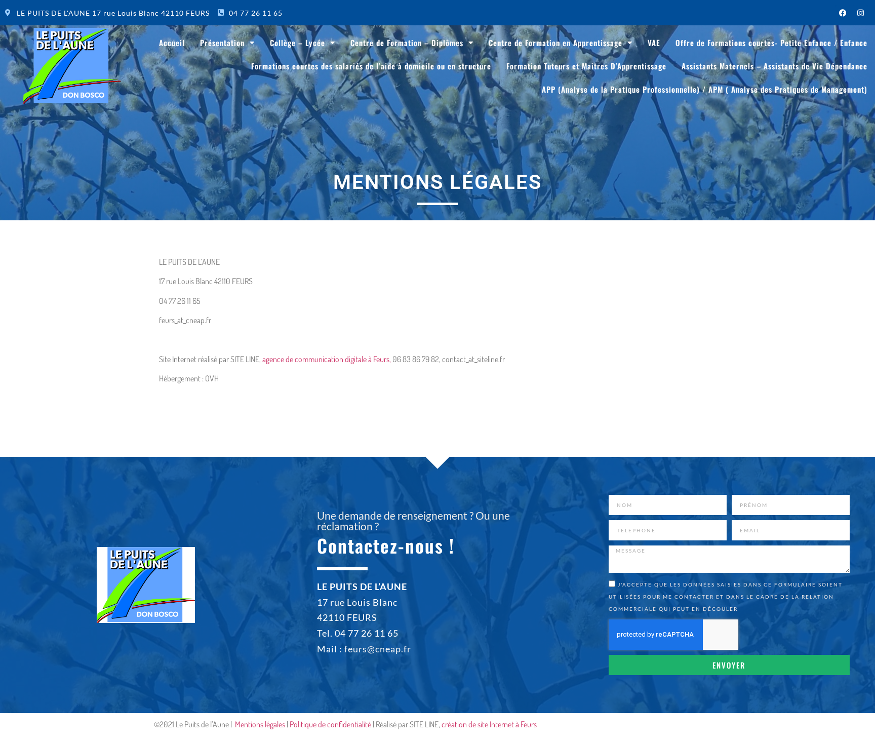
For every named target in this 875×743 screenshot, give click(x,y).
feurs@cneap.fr (377, 648)
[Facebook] (842, 12)
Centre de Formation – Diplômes (406, 42)
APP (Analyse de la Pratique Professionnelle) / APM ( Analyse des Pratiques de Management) (704, 89)
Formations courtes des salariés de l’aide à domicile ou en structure (371, 65)
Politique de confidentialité (330, 724)
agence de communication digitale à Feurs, (326, 359)
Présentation (222, 42)
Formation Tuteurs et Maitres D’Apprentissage (586, 65)
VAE (654, 42)
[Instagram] (860, 12)
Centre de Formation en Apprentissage (555, 42)
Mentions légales (260, 724)
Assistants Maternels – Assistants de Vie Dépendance (774, 65)
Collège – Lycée (297, 42)
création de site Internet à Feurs (489, 724)
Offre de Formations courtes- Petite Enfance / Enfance (771, 42)
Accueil (172, 42)
